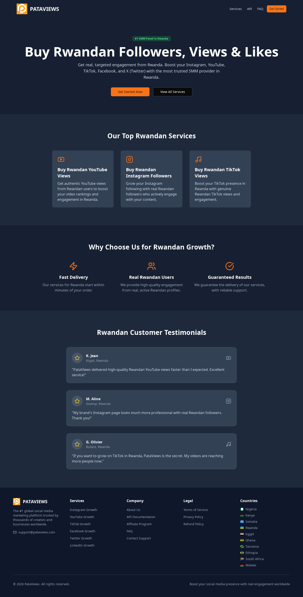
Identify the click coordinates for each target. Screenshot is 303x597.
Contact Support (139, 538)
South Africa (255, 559)
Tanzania (252, 546)
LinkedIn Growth (82, 545)
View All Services (172, 92)
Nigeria (251, 509)
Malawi (251, 565)
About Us (133, 510)
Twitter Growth (81, 538)
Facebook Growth (82, 531)
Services (236, 9)
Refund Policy (193, 524)
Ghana (250, 540)
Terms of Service (195, 510)
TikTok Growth (80, 524)
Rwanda (252, 528)
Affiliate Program (139, 524)
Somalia (251, 521)
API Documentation (141, 517)
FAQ (260, 9)
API (249, 9)
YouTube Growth (82, 517)
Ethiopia (252, 553)
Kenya (250, 515)
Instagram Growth (83, 510)
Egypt (250, 534)
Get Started (277, 9)
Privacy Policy (193, 517)
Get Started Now (130, 92)
